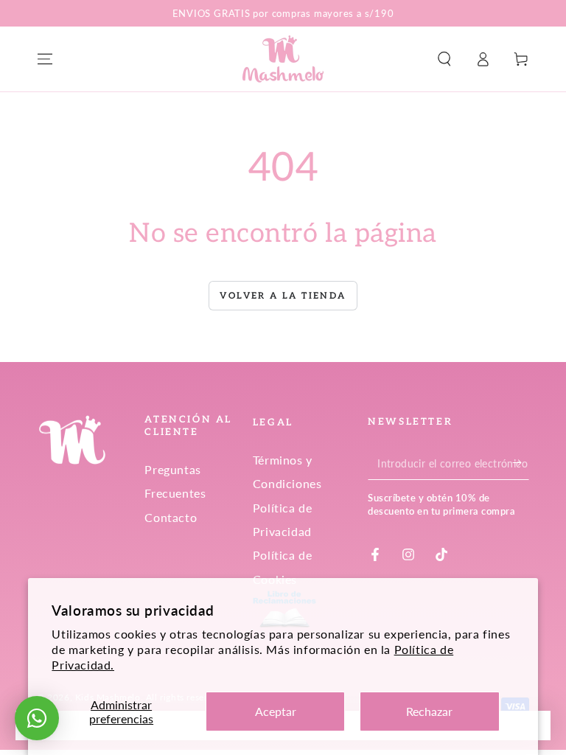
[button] (444, 59)
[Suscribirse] (520, 463)
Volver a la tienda (283, 296)
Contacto (170, 517)
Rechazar (429, 711)
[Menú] (45, 59)
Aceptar (275, 711)
